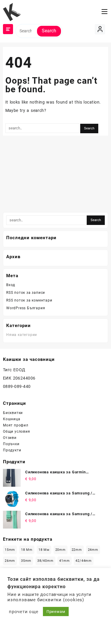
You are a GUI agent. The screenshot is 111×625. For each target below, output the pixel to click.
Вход (10, 285)
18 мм (43, 550)
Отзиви (10, 438)
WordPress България (25, 308)
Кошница (11, 419)
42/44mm (83, 561)
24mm (93, 550)
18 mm (27, 550)
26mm (10, 561)
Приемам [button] (55, 611)
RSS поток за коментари (29, 300)
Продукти (12, 450)
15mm (10, 550)
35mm (26, 561)
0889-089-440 (17, 386)
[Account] (100, 29)
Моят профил (15, 425)
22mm (77, 550)
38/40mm (45, 561)
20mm (60, 550)
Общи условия (16, 431)
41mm (64, 561)
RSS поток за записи (25, 293)
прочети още (23, 611)
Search (49, 31)
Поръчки (11, 444)
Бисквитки (13, 413)
